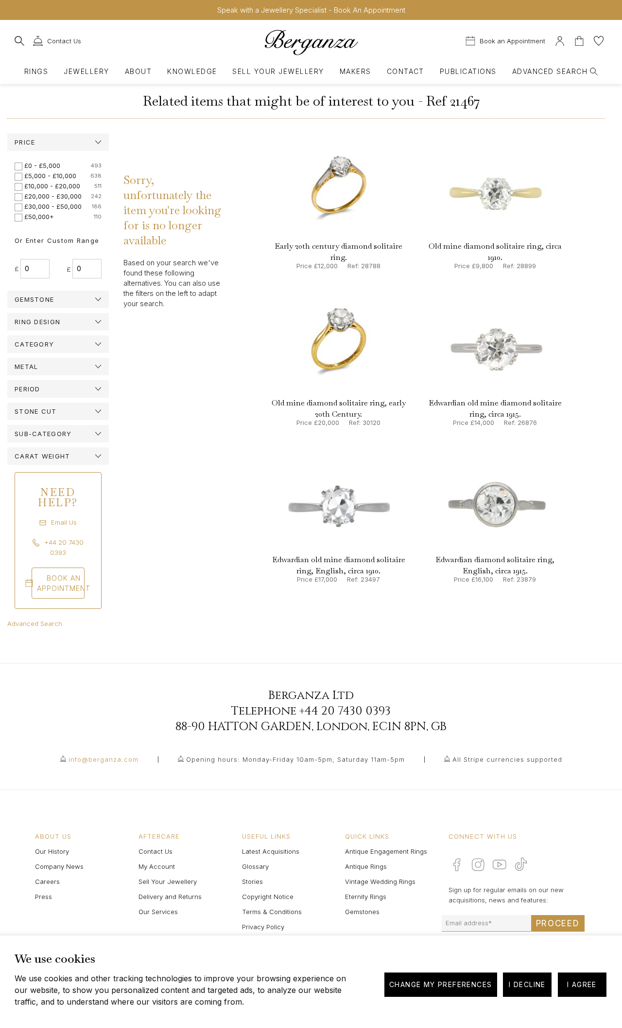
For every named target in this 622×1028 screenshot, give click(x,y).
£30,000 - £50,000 (53, 206)
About (138, 71)
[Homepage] (311, 42)
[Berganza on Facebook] (457, 864)
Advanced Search (34, 623)
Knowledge (192, 71)
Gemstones (362, 912)
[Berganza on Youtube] (499, 864)
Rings (36, 71)
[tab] (58, 142)
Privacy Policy (263, 927)
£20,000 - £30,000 (53, 196)
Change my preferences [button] (440, 984)
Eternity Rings (365, 896)
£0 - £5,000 (42, 165)
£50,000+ (39, 216)
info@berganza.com (103, 759)
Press (43, 896)
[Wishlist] (598, 40)
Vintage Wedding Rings (380, 881)
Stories (252, 881)
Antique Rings (366, 866)
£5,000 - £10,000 (50, 176)
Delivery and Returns (170, 896)
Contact (405, 71)
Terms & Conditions (272, 912)
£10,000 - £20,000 (52, 186)
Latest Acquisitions (270, 851)
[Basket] (580, 40)
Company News (59, 866)
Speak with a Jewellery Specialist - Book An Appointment (311, 10)
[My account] (560, 40)
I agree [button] (582, 984)
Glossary (255, 866)
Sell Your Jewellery (278, 71)
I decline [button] (527, 984)
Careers (47, 881)
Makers (355, 71)
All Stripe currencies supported (507, 759)
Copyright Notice (268, 896)
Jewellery (86, 71)
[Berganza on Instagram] (478, 864)
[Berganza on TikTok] (521, 864)
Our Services (158, 912)
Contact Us (155, 851)
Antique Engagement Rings (386, 851)
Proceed (558, 923)
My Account (156, 866)
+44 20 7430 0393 (345, 711)
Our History (52, 851)
